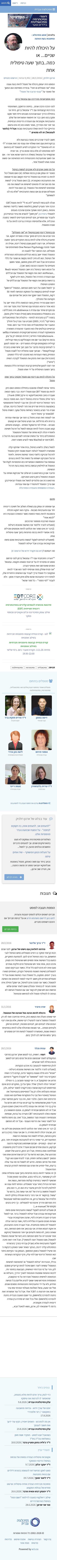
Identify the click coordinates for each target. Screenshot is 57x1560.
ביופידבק (43, 213)
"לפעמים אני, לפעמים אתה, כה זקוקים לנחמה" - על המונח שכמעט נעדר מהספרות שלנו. (30, 830)
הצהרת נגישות (34, 1539)
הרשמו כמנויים (10, 78)
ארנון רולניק (49, 78)
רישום (15, 3)
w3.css (35, 1549)
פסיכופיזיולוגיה (17, 667)
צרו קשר (47, 1539)
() (27, 550)
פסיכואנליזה (42, 667)
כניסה (23, 3)
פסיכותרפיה (30, 667)
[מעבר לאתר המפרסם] (28, 20)
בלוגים (51, 34)
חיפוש (4, 3)
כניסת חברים (10, 929)
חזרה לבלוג (12, 877)
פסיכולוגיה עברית (44, 9)
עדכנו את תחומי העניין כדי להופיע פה (29, 803)
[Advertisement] (28, 1346)
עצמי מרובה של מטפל (31, 91)
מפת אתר (24, 1543)
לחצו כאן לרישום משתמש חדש (41, 918)
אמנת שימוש (20, 1539)
